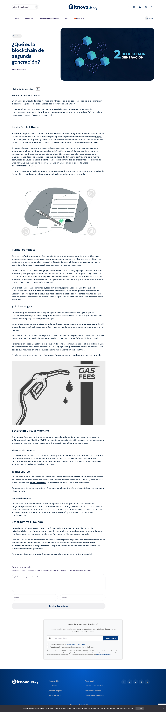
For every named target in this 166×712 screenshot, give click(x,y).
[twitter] (147, 681)
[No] (163, 708)
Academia (52, 686)
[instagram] (129, 681)
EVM (43, 440)
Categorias (29, 18)
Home (17, 18)
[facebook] (123, 681)
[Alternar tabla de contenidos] (36, 89)
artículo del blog (33, 101)
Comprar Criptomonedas (49, 18)
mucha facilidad (38, 482)
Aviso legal (89, 681)
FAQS (66, 18)
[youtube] (141, 681)
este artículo (95, 355)
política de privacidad (76, 644)
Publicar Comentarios (58, 606)
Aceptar (139, 708)
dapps (98, 136)
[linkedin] (135, 681)
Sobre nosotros (54, 695)
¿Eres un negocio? (55, 690)
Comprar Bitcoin (55, 681)
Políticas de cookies (93, 690)
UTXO (37, 455)
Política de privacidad (94, 686)
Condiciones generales (94, 695)
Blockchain (16, 36)
